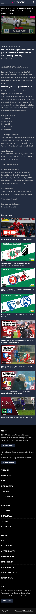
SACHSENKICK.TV (9, 573)
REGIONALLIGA (5, 219)
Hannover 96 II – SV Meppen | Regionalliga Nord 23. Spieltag (17, 417)
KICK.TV (5, 540)
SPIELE (19, 46)
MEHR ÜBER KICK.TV (7, 445)
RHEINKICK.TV (7, 556)
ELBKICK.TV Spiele (12, 46)
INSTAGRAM (6, 516)
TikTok (4, 521)
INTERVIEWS (7, 486)
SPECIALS (5, 491)
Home (3, 8)
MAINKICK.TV (7, 562)
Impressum (19, 611)
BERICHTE (6, 475)
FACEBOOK (6, 527)
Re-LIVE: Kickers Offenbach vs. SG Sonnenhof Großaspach (16, 239)
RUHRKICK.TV (7, 567)
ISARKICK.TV (7, 578)
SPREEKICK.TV (8, 551)
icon (18, 227)
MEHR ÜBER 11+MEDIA (8, 462)
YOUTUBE (5, 511)
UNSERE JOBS (6, 600)
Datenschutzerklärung (28, 611)
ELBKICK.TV (12, 8)
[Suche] (34, 2)
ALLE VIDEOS (7, 497)
